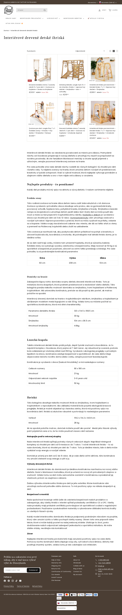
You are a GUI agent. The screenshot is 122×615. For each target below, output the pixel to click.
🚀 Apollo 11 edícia (96, 18)
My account (77, 574)
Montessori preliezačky (31, 18)
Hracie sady (11, 18)
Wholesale (77, 563)
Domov (6, 30)
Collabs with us (78, 566)
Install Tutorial (56, 577)
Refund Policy (37, 586)
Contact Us (77, 571)
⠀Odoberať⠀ (33, 570)
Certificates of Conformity (61, 571)
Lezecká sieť (52, 18)
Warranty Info (56, 563)
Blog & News (77, 569)
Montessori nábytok (73, 18)
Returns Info (55, 569)
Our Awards (55, 574)
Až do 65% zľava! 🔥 (14, 23)
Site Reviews (55, 580)
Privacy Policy (9, 586)
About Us (76, 560)
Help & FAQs (55, 560)
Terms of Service (23, 586)
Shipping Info (56, 566)
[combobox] (31, 10)
